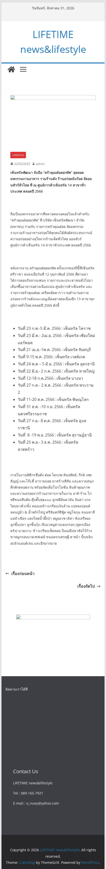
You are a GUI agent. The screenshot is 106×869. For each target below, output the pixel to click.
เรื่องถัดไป (86, 586)
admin (40, 164)
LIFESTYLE (18, 155)
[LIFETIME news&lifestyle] (11, 69)
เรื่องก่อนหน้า (23, 573)
